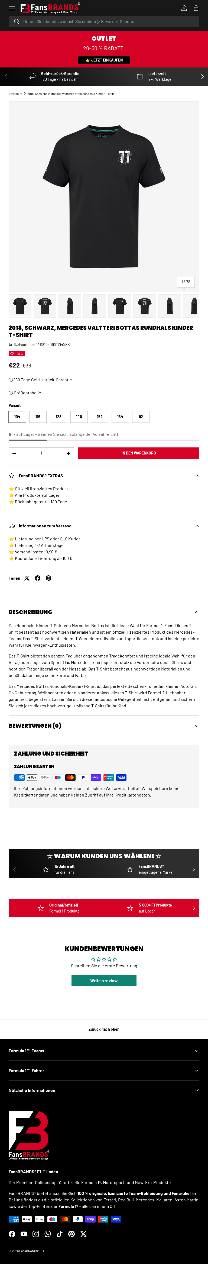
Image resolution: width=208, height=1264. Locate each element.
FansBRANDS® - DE (32, 1251)
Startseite (15, 93)
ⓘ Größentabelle (25, 392)
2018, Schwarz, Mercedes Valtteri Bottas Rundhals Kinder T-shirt (70, 93)
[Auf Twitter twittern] (26, 578)
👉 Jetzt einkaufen (104, 60)
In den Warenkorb (139, 453)
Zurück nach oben (104, 1029)
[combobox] (104, 21)
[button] (196, 8)
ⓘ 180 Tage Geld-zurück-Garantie (40, 379)
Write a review (104, 980)
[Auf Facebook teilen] (37, 578)
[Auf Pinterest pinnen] (48, 578)
